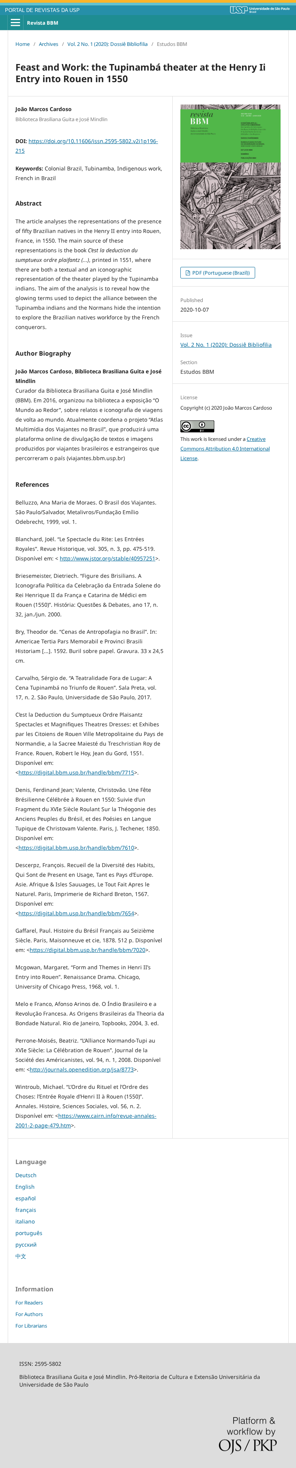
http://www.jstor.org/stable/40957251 (107, 558)
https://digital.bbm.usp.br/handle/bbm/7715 (76, 772)
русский (26, 1244)
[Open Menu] (15, 22)
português (28, 1233)
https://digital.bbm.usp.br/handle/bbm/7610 (76, 847)
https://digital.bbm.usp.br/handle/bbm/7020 (87, 949)
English (25, 1186)
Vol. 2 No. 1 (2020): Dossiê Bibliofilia (107, 43)
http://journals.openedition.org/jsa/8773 (82, 1069)
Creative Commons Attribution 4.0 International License (225, 448)
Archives (48, 43)
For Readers (29, 1302)
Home (22, 43)
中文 (20, 1256)
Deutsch (26, 1175)
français (25, 1209)
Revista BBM (42, 22)
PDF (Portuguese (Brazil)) (220, 272)
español (25, 1198)
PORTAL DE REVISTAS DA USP (42, 10)
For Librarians (31, 1325)
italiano (25, 1221)
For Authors (29, 1314)
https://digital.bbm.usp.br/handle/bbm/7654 (76, 913)
